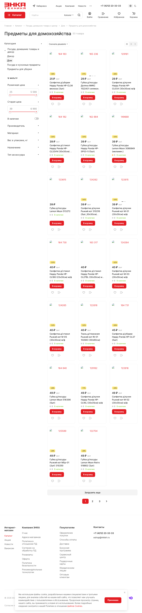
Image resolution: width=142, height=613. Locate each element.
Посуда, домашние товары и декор (23, 50)
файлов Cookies (74, 606)
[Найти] (79, 15)
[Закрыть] (124, 592)
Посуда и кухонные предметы (23, 64)
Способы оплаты (68, 539)
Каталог (8, 535)
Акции (7, 540)
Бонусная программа (65, 549)
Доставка (64, 544)
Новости (8, 544)
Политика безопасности (29, 564)
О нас (25, 533)
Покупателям (67, 527)
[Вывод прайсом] (135, 44)
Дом (9, 60)
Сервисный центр (65, 556)
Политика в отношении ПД (29, 542)
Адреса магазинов (31, 537)
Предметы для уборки (19, 69)
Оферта (26, 559)
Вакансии (9, 548)
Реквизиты (27, 554)
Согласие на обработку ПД (29, 549)
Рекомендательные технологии (32, 571)
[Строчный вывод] (131, 44)
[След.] (106, 501)
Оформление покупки (66, 534)
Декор (10, 56)
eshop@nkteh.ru (101, 537)
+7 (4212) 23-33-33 (111, 6)
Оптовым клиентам (64, 576)
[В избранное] (52, 104)
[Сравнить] (59, 104)
